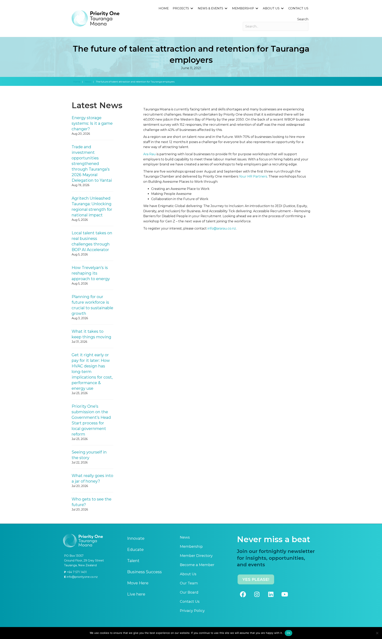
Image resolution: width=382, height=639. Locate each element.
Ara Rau (149, 154)
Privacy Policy (192, 611)
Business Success (144, 571)
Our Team (189, 583)
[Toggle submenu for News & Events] (226, 8)
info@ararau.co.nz (222, 228)
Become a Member (197, 565)
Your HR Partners (253, 176)
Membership (191, 546)
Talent (133, 560)
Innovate (135, 538)
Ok (288, 632)
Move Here (137, 583)
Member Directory (196, 556)
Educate (135, 549)
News (88, 81)
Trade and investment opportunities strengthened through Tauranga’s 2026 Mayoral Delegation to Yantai (92, 163)
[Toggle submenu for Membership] (256, 8)
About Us (188, 574)
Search (302, 19)
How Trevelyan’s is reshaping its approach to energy (91, 273)
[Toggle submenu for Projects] (191, 8)
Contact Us (190, 601)
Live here (136, 594)
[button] (243, 594)
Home (76, 81)
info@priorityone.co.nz (82, 577)
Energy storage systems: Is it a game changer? (92, 123)
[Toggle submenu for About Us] (282, 8)
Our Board (189, 592)
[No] (377, 633)
